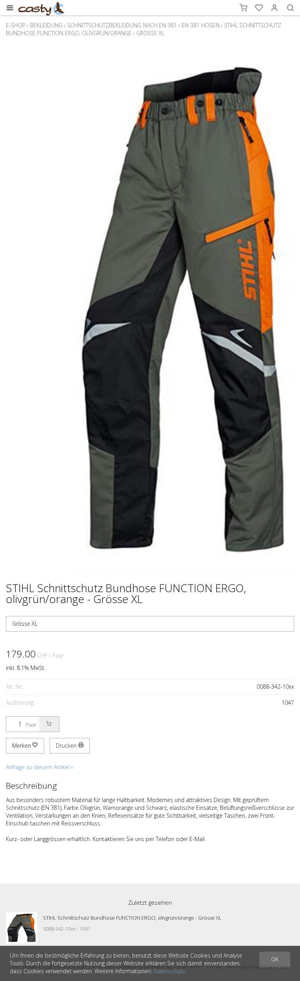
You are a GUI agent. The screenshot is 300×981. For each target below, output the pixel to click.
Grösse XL (150, 33)
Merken (22, 745)
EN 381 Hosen (201, 25)
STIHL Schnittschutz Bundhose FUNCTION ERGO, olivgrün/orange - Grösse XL (132, 917)
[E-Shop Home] (41, 8)
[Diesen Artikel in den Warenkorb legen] (49, 724)
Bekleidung (46, 25)
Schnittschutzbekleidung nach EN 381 (122, 25)
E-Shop (15, 25)
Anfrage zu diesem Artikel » (39, 767)
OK (275, 959)
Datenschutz (169, 971)
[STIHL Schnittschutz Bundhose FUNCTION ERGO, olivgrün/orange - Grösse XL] (21, 927)
